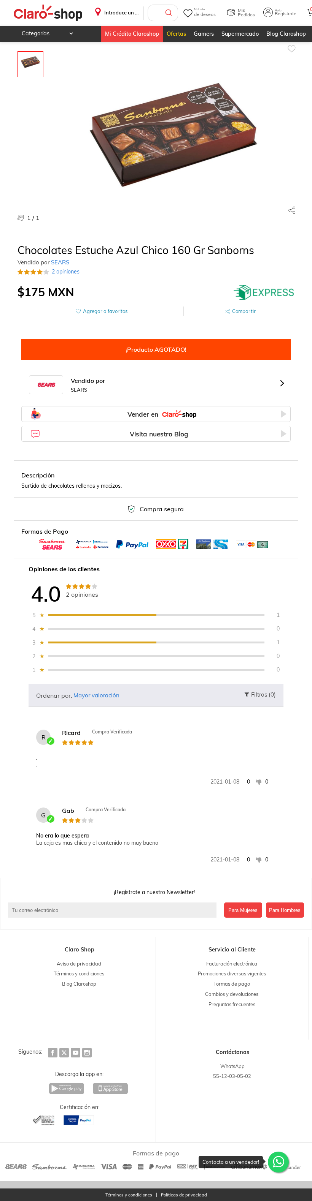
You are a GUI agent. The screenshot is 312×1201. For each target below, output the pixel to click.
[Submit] (169, 13)
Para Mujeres (243, 910)
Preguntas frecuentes (232, 1004)
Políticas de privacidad (184, 1195)
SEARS (60, 262)
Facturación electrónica (231, 964)
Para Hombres (285, 910)
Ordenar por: (54, 695)
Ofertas (176, 33)
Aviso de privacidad (79, 964)
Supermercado (240, 33)
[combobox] (163, 13)
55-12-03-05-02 (232, 1076)
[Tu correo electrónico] (114, 910)
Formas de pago (231, 984)
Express (264, 292)
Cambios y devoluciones (231, 994)
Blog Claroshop (286, 33)
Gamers (204, 33)
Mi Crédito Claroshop (132, 33)
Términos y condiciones (79, 973)
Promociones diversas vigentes (232, 973)
